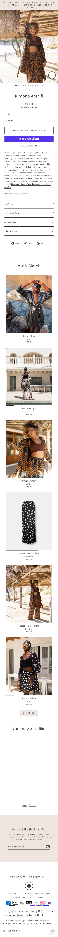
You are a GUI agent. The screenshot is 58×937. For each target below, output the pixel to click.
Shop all (32, 805)
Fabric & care (38, 893)
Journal (40, 897)
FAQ (24, 897)
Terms (48, 893)
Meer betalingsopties (29, 145)
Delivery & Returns (12, 213)
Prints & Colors (10, 231)
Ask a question (10, 222)
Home (24, 805)
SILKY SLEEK (29, 90)
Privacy (17, 897)
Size (9, 114)
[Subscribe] (47, 847)
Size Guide (8, 204)
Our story (27, 893)
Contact (32, 897)
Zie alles (29, 713)
